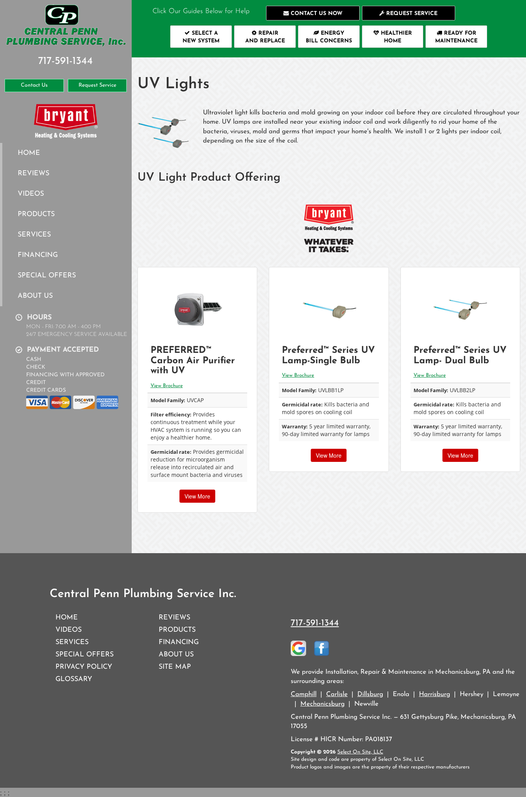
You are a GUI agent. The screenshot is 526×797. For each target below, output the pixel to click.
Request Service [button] (97, 85)
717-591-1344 (315, 623)
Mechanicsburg (322, 704)
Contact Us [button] (34, 85)
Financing (38, 255)
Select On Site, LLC (360, 752)
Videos (31, 194)
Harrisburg (434, 694)
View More (197, 496)
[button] (313, 13)
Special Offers (47, 275)
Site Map (175, 667)
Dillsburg (370, 694)
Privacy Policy (83, 667)
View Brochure (167, 385)
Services (34, 235)
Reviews (33, 173)
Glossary (73, 679)
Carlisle (337, 694)
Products (36, 214)
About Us (35, 296)
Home (29, 153)
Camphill (304, 694)
